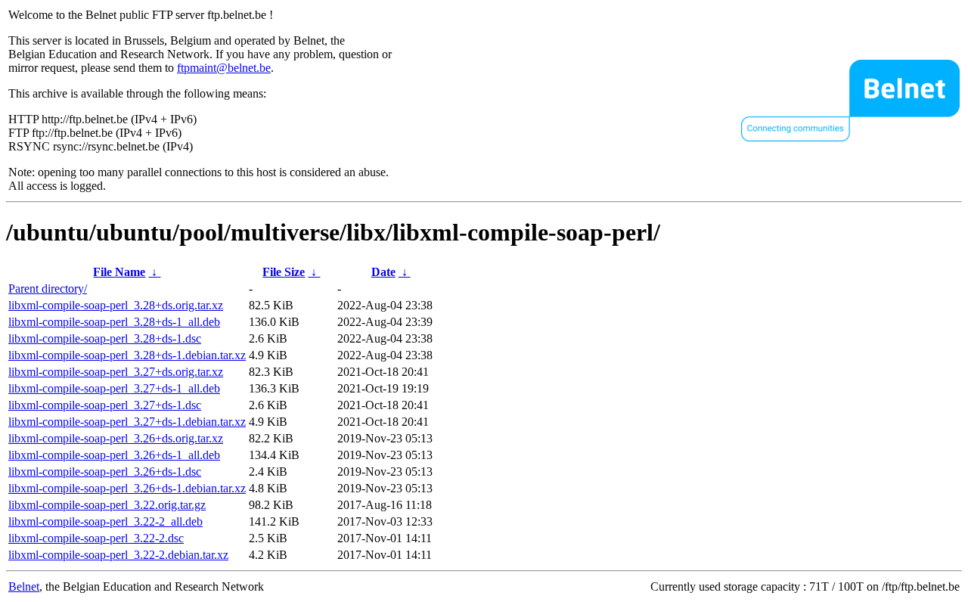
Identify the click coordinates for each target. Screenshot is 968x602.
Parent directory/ (47, 288)
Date (383, 271)
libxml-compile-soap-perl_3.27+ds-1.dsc (104, 405)
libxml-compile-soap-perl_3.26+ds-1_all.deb (114, 454)
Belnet (23, 586)
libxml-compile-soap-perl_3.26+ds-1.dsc (104, 471)
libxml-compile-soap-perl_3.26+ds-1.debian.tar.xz (127, 488)
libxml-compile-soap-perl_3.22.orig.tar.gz (107, 504)
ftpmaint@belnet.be (224, 67)
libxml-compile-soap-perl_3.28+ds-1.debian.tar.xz (127, 355)
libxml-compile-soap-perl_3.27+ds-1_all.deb (114, 388)
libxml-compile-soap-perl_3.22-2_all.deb (105, 521)
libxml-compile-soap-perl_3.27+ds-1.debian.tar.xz (127, 421)
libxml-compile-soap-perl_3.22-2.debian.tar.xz (118, 554)
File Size (283, 271)
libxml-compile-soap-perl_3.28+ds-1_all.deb (114, 321)
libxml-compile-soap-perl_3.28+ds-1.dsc (104, 338)
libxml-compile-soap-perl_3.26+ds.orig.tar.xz (115, 438)
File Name (119, 271)
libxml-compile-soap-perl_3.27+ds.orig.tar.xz (115, 371)
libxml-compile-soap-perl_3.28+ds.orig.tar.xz (115, 305)
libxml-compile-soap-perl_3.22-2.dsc (96, 538)
